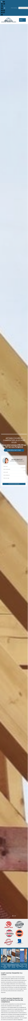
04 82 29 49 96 (3, 4)
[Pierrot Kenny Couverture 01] (8, 20)
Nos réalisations (14, 450)
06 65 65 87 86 (3, 12)
